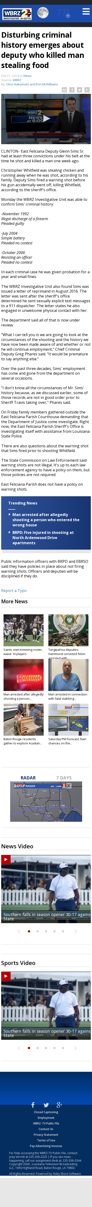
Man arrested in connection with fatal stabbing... (67, 696)
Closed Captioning (46, 1112)
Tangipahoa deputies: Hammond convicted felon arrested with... (66, 653)
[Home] (17, 14)
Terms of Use (46, 1140)
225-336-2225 (38, 1157)
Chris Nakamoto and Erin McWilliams (32, 84)
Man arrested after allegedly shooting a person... (23, 696)
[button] (46, 118)
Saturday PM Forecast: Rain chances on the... (67, 741)
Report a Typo (14, 590)
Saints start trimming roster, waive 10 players (23, 651)
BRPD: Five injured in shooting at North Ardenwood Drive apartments (43, 537)
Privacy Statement (46, 1135)
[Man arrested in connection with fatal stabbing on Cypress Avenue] (68, 675)
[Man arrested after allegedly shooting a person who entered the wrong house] (24, 675)
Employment (46, 1118)
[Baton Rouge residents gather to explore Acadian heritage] (24, 720)
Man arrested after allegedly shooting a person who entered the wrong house (46, 520)
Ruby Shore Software (67, 1174)
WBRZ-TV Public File (46, 1123)
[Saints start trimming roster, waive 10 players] (24, 630)
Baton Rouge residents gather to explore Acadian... (23, 741)
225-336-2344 (72, 1161)
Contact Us (46, 1129)
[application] (46, 119)
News (28, 76)
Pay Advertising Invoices (46, 1146)
